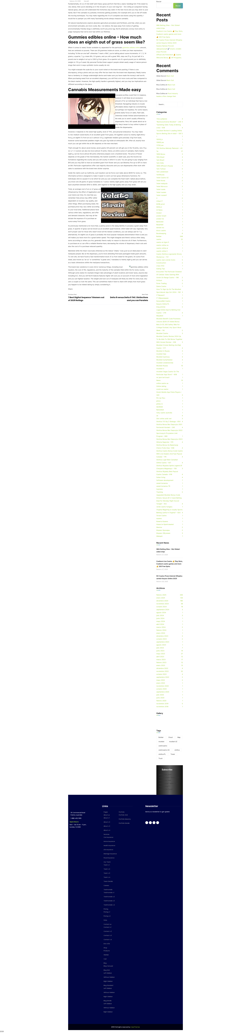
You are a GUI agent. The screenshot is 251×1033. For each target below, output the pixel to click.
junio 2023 (160, 651)
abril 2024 (160, 624)
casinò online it (162, 251)
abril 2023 (160, 657)
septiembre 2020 (162, 692)
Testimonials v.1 (109, 893)
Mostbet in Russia (163, 351)
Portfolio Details (124, 823)
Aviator (159, 213)
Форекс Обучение (163, 533)
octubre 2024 (161, 607)
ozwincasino (163, 746)
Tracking (159, 492)
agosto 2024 (161, 612)
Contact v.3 (108, 935)
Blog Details (107, 1001)
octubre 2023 (161, 639)
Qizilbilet (159, 407)
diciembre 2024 (162, 601)
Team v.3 (107, 873)
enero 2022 (160, 683)
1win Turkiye (161, 169)
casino (158, 239)
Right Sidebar (108, 981)
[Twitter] (75, 289)
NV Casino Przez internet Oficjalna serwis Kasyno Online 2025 (169, 577)
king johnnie (160, 307)
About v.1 (107, 818)
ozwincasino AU (164, 750)
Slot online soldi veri (163, 419)
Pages (106, 812)
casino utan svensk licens (165, 260)
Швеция (159, 536)
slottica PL (162, 754)
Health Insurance (109, 845)
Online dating (161, 386)
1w (157, 151)
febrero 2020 (161, 701)
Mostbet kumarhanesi (164, 360)
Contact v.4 (108, 940)
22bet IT (159, 201)
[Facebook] (73, 289)
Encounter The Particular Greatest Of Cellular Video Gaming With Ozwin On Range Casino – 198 (169, 274)
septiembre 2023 (162, 642)
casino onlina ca (162, 245)
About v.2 (107, 822)
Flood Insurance (109, 858)
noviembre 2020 (162, 686)
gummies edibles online (131, 47)
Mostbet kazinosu (163, 357)
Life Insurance (108, 850)
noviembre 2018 (162, 707)
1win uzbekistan (162, 172)
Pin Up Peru (160, 398)
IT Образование (162, 298)
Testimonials (108, 890)
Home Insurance (109, 841)
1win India (160, 163)
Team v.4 (107, 877)
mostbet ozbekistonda (164, 363)
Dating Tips (160, 269)
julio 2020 (160, 695)
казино (159, 518)
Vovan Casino (161, 515)
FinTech (159, 280)
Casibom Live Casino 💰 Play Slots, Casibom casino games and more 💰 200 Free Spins (169, 34)
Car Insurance (108, 837)
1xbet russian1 (161, 195)
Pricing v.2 (107, 916)
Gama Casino (161, 286)
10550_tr (159, 139)
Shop (105, 948)
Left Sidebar (108, 973)
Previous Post (72, 294)
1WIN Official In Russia (164, 166)
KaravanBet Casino (163, 301)
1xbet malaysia (161, 183)
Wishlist (106, 955)
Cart (105, 959)
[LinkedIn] (78, 289)
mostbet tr (160, 369)
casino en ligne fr (162, 242)
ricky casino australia (164, 413)
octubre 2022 (161, 674)
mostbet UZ (173, 741)
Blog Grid (107, 970)
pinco (158, 401)
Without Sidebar (109, 977)
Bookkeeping (161, 233)
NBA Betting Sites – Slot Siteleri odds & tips (168, 550)
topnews (159, 489)
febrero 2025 (161, 595)
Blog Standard (108, 985)
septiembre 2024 (162, 610)
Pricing (106, 909)
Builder (158, 236)
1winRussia (160, 175)
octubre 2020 (161, 689)
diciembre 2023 (162, 636)
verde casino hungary (164, 507)
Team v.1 (107, 865)
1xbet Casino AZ (162, 178)
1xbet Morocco (162, 186)
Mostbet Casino (162, 333)
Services (106, 834)
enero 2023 (160, 665)
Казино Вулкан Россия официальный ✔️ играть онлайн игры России (168, 49)
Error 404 (107, 944)
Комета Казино (162, 521)
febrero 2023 (161, 662)
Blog (105, 963)
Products (107, 951)
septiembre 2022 (162, 677)
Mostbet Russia (162, 366)
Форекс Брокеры (163, 530)
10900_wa (160, 142)
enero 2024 (160, 633)
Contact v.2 (108, 931)
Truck (160, 758)
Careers (106, 885)
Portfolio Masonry (125, 819)
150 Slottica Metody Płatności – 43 (169, 148)
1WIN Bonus (160, 154)
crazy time (160, 266)
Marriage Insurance (110, 854)
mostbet (161, 741)
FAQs (105, 920)
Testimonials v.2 (109, 897)
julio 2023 (160, 648)
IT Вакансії (160, 295)
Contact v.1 (107, 927)
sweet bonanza (162, 483)
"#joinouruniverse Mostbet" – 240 (168, 122)
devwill (86, 1)
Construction (161, 263)
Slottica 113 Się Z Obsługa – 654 (168, 421)
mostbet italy (161, 354)
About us (107, 815)
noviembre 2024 (162, 604)
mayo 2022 (160, 680)
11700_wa (159, 145)
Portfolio (122, 812)
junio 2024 (160, 618)
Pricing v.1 (107, 912)
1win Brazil (160, 160)
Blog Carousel (108, 966)
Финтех (159, 527)
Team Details (108, 881)
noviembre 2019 (162, 704)
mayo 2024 (160, 621)
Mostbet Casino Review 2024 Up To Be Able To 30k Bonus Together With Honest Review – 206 (169, 339)
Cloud (170, 737)
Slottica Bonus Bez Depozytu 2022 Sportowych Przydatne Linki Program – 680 (169, 433)
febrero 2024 (161, 630)
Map (178, 737)
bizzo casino (161, 230)
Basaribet (159, 225)
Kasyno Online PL (162, 304)
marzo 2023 (161, 659)
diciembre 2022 (162, 668)
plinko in (159, 404)
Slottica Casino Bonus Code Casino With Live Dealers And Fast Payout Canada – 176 (169, 454)
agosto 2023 (161, 645)
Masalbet (159, 316)
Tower (173, 754)
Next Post (145, 294)
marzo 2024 (161, 627)
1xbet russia (160, 189)
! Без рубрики (161, 119)
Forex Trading (161, 283)
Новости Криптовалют (165, 524)
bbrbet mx (160, 228)
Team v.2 (107, 869)
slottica (177, 750)
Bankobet (159, 222)
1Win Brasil (160, 157)
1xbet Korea (160, 181)
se (157, 416)
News (158, 380)
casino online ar (162, 248)
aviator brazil (161, 216)
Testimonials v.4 (109, 905)
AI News (159, 210)
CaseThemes (135, 1027)
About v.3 (107, 826)
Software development (164, 480)
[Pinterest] (77, 289)
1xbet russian (161, 192)
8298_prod (160, 204)
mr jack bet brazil (162, 377)
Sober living (160, 477)
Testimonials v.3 (109, 901)
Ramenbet (160, 410)
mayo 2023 (160, 654)
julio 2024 (160, 615)
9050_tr (159, 207)
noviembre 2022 (162, 671)
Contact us (107, 924)
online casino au (162, 383)
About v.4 (107, 830)
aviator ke (160, 219)
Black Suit (170, 76)
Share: (70, 289)
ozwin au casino (162, 389)
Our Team (107, 862)
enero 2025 (160, 598)
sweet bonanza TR (163, 486)
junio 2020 (160, 698)
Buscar (158, 1)
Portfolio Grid (123, 815)
